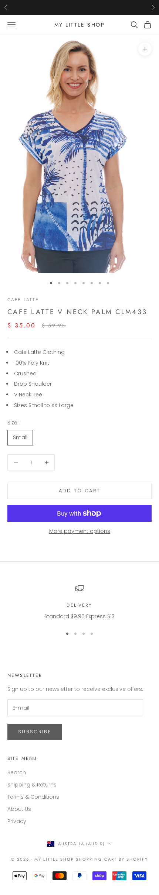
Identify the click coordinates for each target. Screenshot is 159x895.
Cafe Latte (23, 299)
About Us (19, 809)
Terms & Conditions (33, 797)
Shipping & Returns (32, 784)
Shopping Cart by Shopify (112, 859)
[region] (79, 602)
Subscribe (34, 731)
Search (16, 772)
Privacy (16, 821)
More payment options (79, 531)
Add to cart (80, 490)
